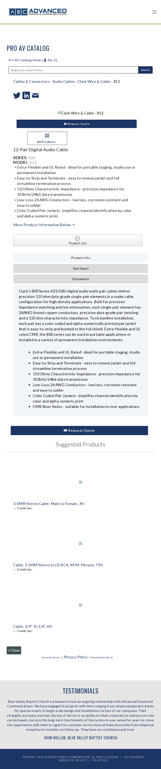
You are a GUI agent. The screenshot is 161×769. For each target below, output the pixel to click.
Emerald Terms (51, 657)
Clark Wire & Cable (94, 81)
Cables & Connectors (31, 81)
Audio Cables (63, 81)
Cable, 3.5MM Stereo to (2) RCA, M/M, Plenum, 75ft (58, 565)
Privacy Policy (76, 657)
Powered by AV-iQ (102, 657)
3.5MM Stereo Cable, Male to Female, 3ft (48, 503)
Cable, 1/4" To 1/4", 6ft (32, 626)
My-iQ (52, 60)
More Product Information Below (42, 224)
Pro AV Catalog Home (25, 60)
